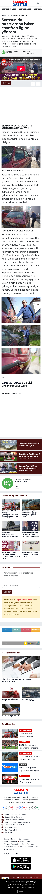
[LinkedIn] (21, 807)
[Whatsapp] (38, 807)
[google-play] (21, 867)
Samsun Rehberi (10, 841)
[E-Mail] (17, 486)
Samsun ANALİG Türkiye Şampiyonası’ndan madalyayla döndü (27, 735)
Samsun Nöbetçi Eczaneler (15, 814)
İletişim (15, 854)
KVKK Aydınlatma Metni (29, 847)
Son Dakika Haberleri (13, 830)
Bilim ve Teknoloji (11, 844)
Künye (6, 854)
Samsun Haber (9, 9)
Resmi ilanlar (25, 841)
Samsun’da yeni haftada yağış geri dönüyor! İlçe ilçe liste (29, 758)
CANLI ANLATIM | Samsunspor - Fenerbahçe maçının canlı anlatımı (29, 781)
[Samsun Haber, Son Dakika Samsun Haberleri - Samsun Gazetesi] (20, 3)
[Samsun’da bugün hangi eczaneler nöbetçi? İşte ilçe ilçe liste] (11, 546)
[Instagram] (17, 807)
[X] (8, 807)
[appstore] (21, 860)
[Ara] (38, 3)
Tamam (21, 891)
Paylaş (7, 83)
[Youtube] (25, 807)
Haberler (6, 16)
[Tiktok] (30, 807)
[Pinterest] (12, 807)
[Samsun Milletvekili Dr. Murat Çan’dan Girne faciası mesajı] (31, 526)
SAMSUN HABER (11, 383)
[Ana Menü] (3, 3)
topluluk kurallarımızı (24, 600)
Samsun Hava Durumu (13, 817)
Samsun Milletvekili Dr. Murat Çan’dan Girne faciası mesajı (30, 534)
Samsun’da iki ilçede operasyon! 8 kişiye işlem (31, 554)
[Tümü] (39, 724)
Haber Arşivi (9, 832)
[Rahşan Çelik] (7, 483)
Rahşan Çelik (21, 481)
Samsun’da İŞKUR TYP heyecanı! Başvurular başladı (10, 534)
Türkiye (23, 764)
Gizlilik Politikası (10, 847)
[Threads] (34, 807)
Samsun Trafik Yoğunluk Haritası (17, 822)
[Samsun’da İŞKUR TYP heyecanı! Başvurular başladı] (11, 526)
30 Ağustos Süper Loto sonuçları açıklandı (29, 769)
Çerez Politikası (28, 844)
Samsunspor (25, 9)
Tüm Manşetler (11, 827)
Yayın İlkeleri (9, 849)
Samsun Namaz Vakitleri (14, 820)
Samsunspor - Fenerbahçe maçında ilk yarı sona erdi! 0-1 (29, 746)
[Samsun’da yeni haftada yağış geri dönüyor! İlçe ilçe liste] (31, 504)
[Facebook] (4, 807)
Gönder (7, 592)
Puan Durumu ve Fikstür (14, 825)
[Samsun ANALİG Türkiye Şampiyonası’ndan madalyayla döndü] (11, 504)
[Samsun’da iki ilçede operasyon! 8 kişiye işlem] (31, 546)
